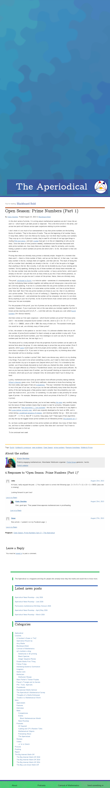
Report (17, 752)
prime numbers (59, 448)
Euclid (12, 448)
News (18, 711)
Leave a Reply (15, 548)
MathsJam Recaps (24, 677)
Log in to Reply (11, 498)
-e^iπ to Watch (24, 744)
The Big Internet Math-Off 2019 (28, 760)
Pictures (18, 747)
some (22, 348)
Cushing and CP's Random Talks (30, 729)
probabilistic (40, 385)
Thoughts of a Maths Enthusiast (28, 695)
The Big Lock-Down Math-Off (28, 765)
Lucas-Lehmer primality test (21, 410)
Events (20, 716)
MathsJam (20, 674)
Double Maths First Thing (26, 662)
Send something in (95, 785)
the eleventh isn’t (69, 419)
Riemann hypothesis (73, 448)
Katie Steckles (13, 217)
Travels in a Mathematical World (28, 698)
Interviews (20, 708)
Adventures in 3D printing (27, 654)
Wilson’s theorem (15, 382)
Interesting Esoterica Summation (28, 667)
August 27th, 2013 (97, 518)
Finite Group (71, 462)
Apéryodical (19, 633)
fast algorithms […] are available (33, 408)
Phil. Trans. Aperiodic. (25, 685)
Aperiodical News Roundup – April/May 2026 (31, 610)
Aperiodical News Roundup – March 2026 (30, 615)
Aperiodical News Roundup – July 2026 (29, 597)
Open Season (48, 448)
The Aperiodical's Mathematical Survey (31, 693)
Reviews (19, 739)
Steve (13, 518)
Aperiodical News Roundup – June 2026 (29, 602)
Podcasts (41, 785)
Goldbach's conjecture (23, 448)
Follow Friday (22, 664)
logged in (19, 553)
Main (16, 700)
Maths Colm (21, 672)
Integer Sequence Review (27, 659)
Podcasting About (24, 734)
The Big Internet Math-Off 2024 (28, 762)
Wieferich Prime (86, 448)
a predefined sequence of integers (30, 413)
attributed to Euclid (24, 281)
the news (59, 402)
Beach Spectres (23, 656)
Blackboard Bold (26, 203)
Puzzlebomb (21, 687)
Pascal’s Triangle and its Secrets (28, 682)
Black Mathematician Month (30, 718)
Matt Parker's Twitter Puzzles (28, 680)
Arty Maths (21, 643)
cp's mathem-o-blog (24, 651)
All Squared (22, 726)
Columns (18, 636)
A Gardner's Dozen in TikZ (26, 638)
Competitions (23, 713)
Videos (19, 742)
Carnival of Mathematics (68, 785)
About (14, 785)
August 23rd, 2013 (97, 481)
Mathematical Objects (26, 731)
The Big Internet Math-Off (24, 755)
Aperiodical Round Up (24, 641)
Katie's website (22, 466)
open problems (37, 448)
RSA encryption (19, 241)
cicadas (35, 241)
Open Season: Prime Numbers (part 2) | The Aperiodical (34, 533)
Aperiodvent (21, 703)
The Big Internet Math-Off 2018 (28, 757)
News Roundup (23, 721)
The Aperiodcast (24, 736)
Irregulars (20, 669)
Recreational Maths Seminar (27, 690)
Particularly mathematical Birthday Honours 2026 (33, 606)
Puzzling (18, 749)
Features (20, 705)
